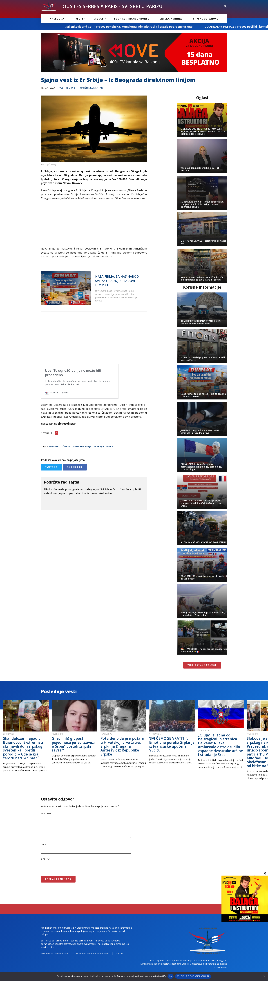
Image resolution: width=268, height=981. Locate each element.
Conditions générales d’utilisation (92, 953)
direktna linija (82, 446)
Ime (43, 844)
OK (170, 976)
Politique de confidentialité (55, 953)
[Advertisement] (94, 225)
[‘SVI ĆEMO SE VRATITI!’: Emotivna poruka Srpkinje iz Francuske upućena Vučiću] (172, 715)
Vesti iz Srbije (67, 87)
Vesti (79, 18)
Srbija (109, 446)
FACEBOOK (75, 467)
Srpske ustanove (205, 18)
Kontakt (120, 953)
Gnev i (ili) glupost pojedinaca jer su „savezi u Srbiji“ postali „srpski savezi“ (73, 744)
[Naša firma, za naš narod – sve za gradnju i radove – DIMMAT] (66, 288)
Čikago (67, 446)
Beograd (54, 446)
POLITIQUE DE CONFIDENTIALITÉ (193, 976)
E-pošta (46, 859)
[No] (264, 976)
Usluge (99, 18)
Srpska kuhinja (171, 18)
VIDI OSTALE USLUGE (202, 665)
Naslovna (57, 18)
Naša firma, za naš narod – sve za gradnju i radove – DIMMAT (118, 280)
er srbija (99, 446)
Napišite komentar (91, 87)
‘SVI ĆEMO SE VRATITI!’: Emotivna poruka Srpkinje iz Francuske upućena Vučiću (171, 744)
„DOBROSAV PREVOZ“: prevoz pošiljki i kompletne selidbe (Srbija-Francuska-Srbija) (194, 26)
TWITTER (51, 467)
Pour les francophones (131, 18)
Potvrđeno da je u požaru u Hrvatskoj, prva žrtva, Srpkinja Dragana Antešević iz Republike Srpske (122, 746)
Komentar (47, 813)
